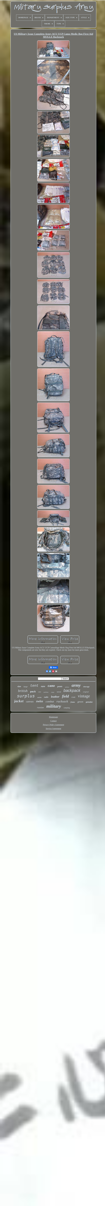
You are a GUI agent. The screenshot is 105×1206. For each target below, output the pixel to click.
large (26, 687)
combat (50, 701)
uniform (67, 687)
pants (59, 686)
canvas (30, 701)
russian (40, 707)
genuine (89, 702)
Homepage (53, 717)
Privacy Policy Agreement (53, 725)
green (80, 701)
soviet (39, 697)
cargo (52, 692)
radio (46, 697)
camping (67, 708)
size (19, 686)
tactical (59, 692)
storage (86, 687)
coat (73, 697)
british (23, 691)
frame (73, 702)
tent (34, 686)
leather (55, 696)
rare (43, 686)
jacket (18, 701)
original (86, 692)
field (65, 696)
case (39, 692)
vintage (84, 696)
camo (51, 686)
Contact (53, 721)
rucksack (62, 701)
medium (46, 692)
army (76, 685)
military (53, 706)
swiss (39, 701)
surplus (26, 695)
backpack (72, 690)
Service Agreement (53, 728)
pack (33, 691)
